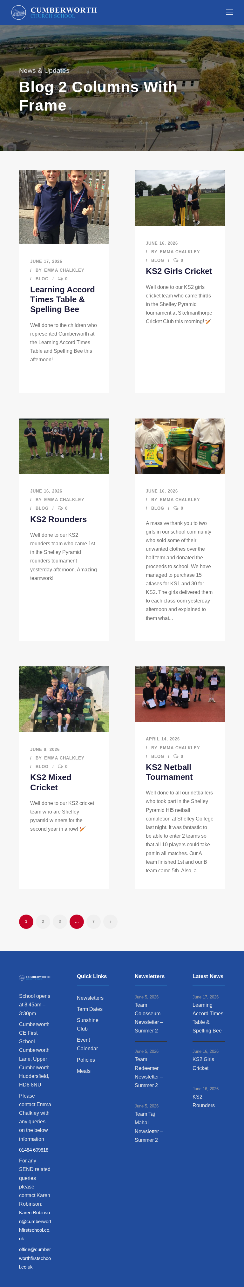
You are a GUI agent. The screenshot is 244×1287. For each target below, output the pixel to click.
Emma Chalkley (64, 270)
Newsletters (90, 998)
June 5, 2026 (147, 997)
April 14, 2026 (163, 739)
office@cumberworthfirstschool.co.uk (35, 1258)
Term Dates (90, 1009)
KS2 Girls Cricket (179, 271)
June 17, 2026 (46, 261)
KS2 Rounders (58, 519)
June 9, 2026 (45, 749)
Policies (86, 1060)
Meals (84, 1071)
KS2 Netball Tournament (169, 772)
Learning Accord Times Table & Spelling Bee (62, 299)
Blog (42, 278)
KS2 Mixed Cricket (50, 782)
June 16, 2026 (162, 243)
